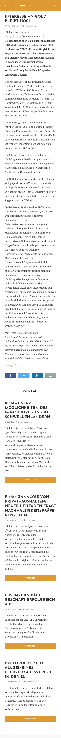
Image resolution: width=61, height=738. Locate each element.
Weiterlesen (30, 480)
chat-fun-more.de (17, 5)
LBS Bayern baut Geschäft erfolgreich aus (30, 599)
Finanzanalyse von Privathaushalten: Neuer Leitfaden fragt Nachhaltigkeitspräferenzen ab (30, 506)
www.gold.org (12, 365)
